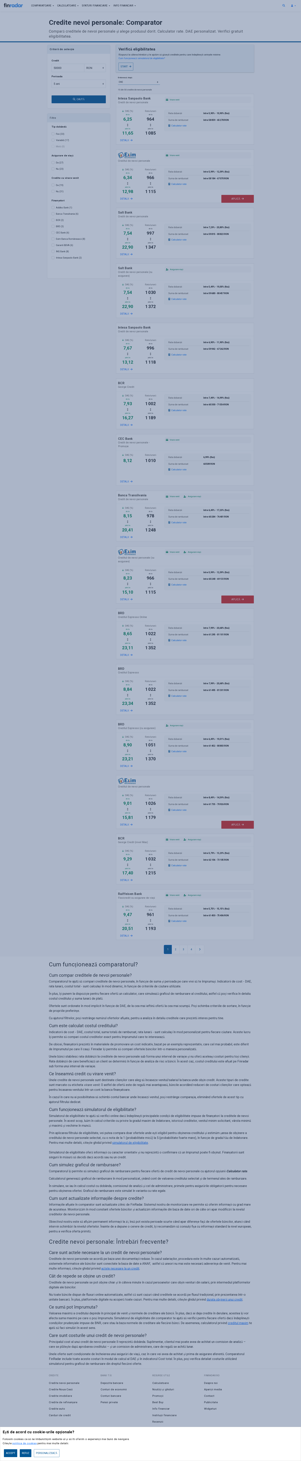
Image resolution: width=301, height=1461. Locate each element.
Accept (10, 1453)
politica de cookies (24, 1443)
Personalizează (46, 1453)
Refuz (25, 1453)
